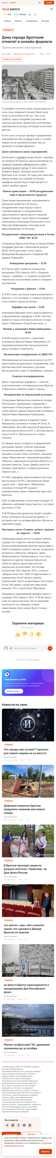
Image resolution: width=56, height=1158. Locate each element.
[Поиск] (35, 14)
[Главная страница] (11, 9)
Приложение (11, 1134)
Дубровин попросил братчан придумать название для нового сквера (24, 809)
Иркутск (5, 3)
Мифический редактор (24, 54)
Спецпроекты (32, 21)
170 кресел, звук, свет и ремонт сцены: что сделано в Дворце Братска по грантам (24, 929)
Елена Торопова (10, 817)
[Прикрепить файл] (11, 648)
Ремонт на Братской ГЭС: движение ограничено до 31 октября (27, 1046)
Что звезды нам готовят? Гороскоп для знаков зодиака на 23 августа (26, 751)
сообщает (28, 138)
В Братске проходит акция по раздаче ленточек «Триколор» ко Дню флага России (25, 869)
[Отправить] (50, 648)
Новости (18, 21)
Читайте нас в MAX (12, 59)
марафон (21, 157)
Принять (45, 1151)
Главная (7, 21)
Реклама (31, 1134)
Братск (13, 3)
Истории (45, 21)
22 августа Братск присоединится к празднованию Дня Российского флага (26, 988)
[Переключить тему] (29, 14)
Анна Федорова (10, 757)
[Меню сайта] (51, 9)
